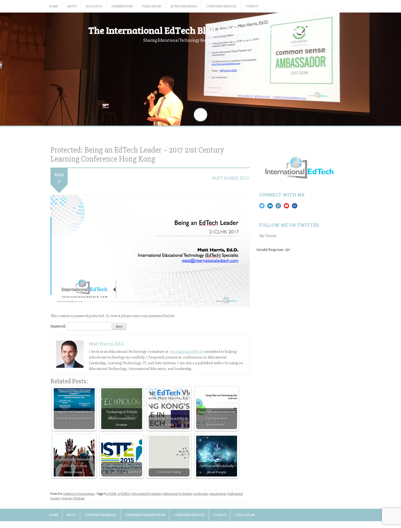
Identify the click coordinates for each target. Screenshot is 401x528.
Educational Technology (146, 494)
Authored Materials (100, 515)
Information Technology (177, 494)
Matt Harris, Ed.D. (231, 178)
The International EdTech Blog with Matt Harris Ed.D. (200, 30)
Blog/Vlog (94, 6)
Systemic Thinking (73, 498)
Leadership (201, 494)
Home (53, 6)
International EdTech (185, 351)
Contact (252, 6)
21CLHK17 (124, 494)
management (218, 494)
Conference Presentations (79, 494)
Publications (151, 6)
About (72, 6)
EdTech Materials (183, 6)
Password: (58, 326)
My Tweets (267, 235)
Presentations (122, 6)
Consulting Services (221, 6)
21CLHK (111, 494)
